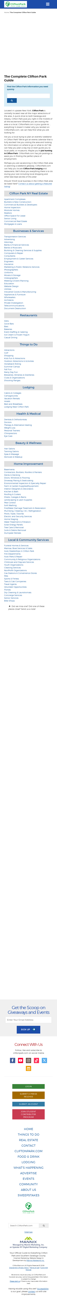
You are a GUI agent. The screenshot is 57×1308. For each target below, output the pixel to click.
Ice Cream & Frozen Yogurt (16, 335)
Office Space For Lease (14, 216)
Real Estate (28, 1140)
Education (9, 283)
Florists (7, 589)
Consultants (9, 256)
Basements (9, 469)
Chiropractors (10, 433)
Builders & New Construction (17, 202)
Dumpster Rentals (12, 533)
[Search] (44, 1225)
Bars (6, 326)
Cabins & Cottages (12, 393)
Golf (6, 353)
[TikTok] (36, 1060)
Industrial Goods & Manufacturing (20, 292)
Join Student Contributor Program (28, 1114)
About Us (28, 1189)
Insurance (8, 264)
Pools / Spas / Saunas (14, 513)
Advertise (28, 1173)
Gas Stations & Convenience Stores (20, 573)
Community (28, 1184)
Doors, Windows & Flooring (17, 478)
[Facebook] (12, 1060)
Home (6, 12)
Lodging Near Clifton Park (16, 407)
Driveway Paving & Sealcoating (18, 480)
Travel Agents (10, 584)
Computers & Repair (13, 253)
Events (28, 1178)
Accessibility (43, 1288)
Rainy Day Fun (11, 372)
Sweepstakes (28, 1195)
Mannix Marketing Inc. (35, 1260)
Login (28, 1086)
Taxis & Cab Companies (15, 581)
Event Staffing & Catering (16, 332)
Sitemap (28, 1232)
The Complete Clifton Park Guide (23, 12)
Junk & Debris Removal (15, 530)
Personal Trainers (12, 430)
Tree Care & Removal (14, 527)
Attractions (9, 350)
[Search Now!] (12, 100)
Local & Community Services (28, 540)
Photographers (11, 270)
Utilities (7, 289)
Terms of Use (34, 1268)
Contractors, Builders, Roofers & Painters (23, 472)
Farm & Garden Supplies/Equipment (21, 486)
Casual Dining (10, 337)
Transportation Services (15, 236)
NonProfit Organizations (15, 570)
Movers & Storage (12, 275)
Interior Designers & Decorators (18, 489)
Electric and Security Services (18, 516)
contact (31, 1291)
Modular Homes (12, 210)
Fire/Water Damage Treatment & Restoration (25, 508)
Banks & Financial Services (16, 245)
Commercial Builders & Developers (20, 204)
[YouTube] (20, 1060)
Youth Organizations (13, 565)
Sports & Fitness (11, 578)
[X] (44, 1060)
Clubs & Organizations (14, 377)
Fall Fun (8, 369)
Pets (6, 576)
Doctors (7, 422)
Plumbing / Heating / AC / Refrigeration (22, 511)
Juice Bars (9, 323)
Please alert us (15, 1281)
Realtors (8, 213)
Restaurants (28, 315)
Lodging (28, 387)
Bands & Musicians (13, 247)
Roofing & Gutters (12, 494)
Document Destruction (15, 308)
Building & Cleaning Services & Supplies (23, 250)
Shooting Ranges (12, 380)
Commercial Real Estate (15, 221)
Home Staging (11, 519)
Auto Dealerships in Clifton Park (19, 551)
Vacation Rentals (12, 398)
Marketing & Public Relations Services (21, 267)
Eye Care (8, 436)
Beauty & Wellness (28, 443)
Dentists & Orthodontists (15, 419)
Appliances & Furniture (14, 294)
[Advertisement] (28, 43)
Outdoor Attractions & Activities (19, 361)
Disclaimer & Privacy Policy (19, 1268)
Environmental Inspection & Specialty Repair (25, 483)
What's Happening (29, 1167)
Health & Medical (28, 414)
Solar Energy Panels (13, 524)
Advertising (9, 239)
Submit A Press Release (28, 1095)
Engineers (8, 261)
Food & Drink (29, 1156)
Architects (9, 300)
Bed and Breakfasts (13, 404)
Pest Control (10, 502)
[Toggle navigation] (47, 4)
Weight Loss (9, 428)
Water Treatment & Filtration (17, 522)
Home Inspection (12, 207)
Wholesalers (9, 297)
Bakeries (8, 329)
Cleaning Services (12, 567)
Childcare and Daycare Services (19, 562)
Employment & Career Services (18, 258)
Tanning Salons (11, 451)
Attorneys (8, 242)
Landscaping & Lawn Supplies (18, 500)
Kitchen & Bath (11, 491)
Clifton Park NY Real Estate (28, 193)
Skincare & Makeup (13, 457)
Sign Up (26, 1029)
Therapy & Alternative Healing (18, 425)
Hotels (7, 401)
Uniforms (8, 272)
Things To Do (28, 1134)
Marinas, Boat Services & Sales (18, 548)
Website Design (11, 286)
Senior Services (11, 598)
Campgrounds (11, 396)
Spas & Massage (11, 454)
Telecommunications (14, 305)
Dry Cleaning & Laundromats (17, 592)
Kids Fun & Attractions (14, 358)
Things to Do (28, 344)
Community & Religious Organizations (22, 559)
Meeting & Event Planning (16, 281)
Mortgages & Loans (13, 224)
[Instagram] (28, 1060)
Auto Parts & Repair (13, 556)
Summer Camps (12, 366)
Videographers (11, 278)
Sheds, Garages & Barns (15, 497)
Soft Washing (10, 505)
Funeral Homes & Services (16, 545)
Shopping (8, 355)
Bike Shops (9, 601)
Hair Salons (9, 448)
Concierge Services (13, 595)
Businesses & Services (28, 231)
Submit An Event (28, 1104)
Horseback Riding (12, 364)
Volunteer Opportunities (15, 587)
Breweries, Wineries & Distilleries (19, 375)
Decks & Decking (12, 475)
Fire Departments (12, 554)
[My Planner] (28, 1068)
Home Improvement (28, 464)
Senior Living (10, 218)
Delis (6, 321)
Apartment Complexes (14, 199)
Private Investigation (13, 303)
